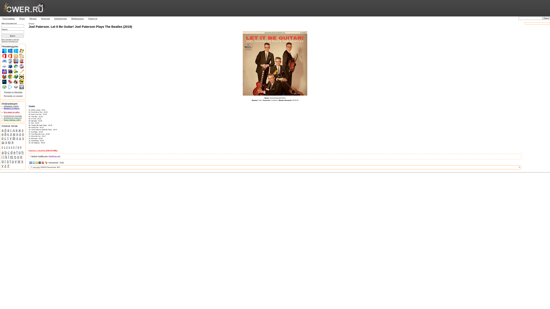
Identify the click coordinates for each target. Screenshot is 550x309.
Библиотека (60, 18)
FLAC (62, 162)
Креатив (45, 18)
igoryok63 (36, 167)
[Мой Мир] (39, 163)
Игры (22, 18)
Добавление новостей (13, 118)
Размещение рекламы (13, 116)
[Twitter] (33, 163)
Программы (8, 18)
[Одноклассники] (36, 163)
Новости (92, 18)
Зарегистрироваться (9, 41)
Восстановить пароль (10, 39)
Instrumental (53, 162)
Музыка (31, 23)
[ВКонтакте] (30, 163)
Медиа (33, 18)
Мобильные (77, 18)
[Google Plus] (42, 163)
